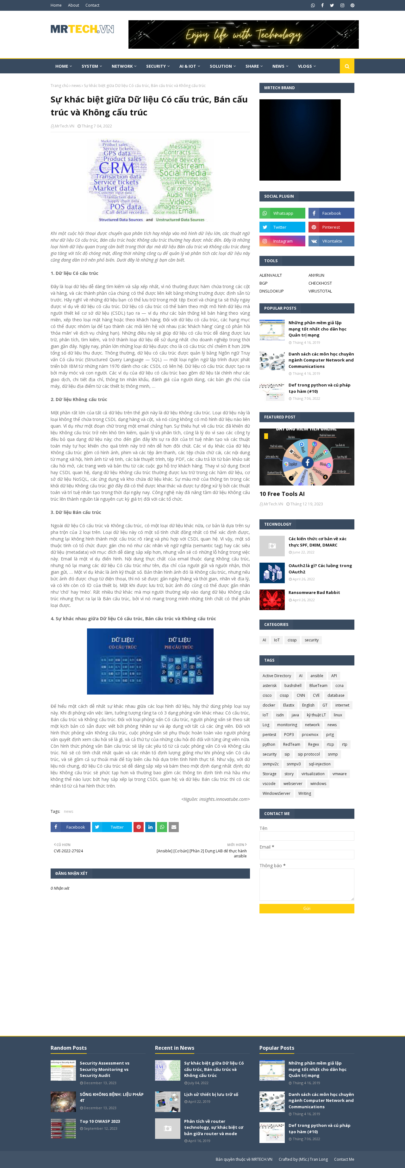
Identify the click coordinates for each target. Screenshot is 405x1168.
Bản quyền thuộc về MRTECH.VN (244, 1159)
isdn (280, 715)
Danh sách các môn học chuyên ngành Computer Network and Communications (321, 360)
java (295, 715)
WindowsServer (276, 793)
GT (324, 705)
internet (342, 705)
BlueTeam (318, 685)
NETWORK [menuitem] (122, 66)
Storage (270, 773)
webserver (293, 783)
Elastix (288, 705)
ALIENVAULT (270, 275)
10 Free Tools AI (282, 493)
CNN (301, 695)
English (308, 705)
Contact (92, 5)
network (312, 724)
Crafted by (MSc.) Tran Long (303, 1159)
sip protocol (309, 754)
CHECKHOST (320, 283)
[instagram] (342, 5)
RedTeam (291, 744)
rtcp (330, 744)
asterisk (270, 685)
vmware (340, 773)
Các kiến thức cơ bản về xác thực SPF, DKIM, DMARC (317, 542)
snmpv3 (294, 764)
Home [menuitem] (61, 66)
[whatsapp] (312, 5)
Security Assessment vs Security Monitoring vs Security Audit (104, 1069)
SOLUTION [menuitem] (221, 66)
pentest (269, 734)
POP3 (289, 734)
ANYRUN (316, 275)
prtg (330, 734)
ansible (316, 675)
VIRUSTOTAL (320, 291)
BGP (263, 283)
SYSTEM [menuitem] (90, 66)
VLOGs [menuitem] (305, 66)
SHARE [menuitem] (252, 66)
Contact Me (344, 1159)
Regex (313, 744)
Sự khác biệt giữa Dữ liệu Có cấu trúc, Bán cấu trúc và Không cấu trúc (214, 1069)
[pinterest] (351, 5)
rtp (344, 744)
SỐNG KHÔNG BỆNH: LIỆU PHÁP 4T (112, 1097)
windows (318, 783)
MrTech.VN (64, 126)
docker (269, 705)
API (334, 675)
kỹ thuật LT (316, 715)
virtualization (313, 773)
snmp (333, 754)
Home (56, 5)
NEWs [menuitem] (278, 66)
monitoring (287, 724)
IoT (277, 640)
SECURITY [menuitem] (156, 66)
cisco (267, 695)
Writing (304, 793)
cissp (292, 640)
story (289, 773)
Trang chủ (59, 85)
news (76, 85)
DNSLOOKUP (271, 291)
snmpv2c (271, 764)
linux (338, 715)
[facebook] (322, 5)
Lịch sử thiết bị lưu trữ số (211, 1094)
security (312, 640)
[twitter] (332, 5)
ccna (339, 685)
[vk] (331, 241)
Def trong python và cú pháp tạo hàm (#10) (320, 388)
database (336, 695)
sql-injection (320, 764)
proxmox (310, 734)
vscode (269, 783)
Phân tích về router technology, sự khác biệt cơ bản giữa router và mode (213, 1127)
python (269, 744)
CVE (316, 695)
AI (264, 640)
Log (266, 724)
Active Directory (277, 675)
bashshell (293, 685)
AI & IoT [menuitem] (187, 66)
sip (287, 754)
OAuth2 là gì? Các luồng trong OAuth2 (320, 569)
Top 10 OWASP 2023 (100, 1121)
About (73, 5)
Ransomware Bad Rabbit (314, 592)
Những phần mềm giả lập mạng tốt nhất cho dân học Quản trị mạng (317, 329)
